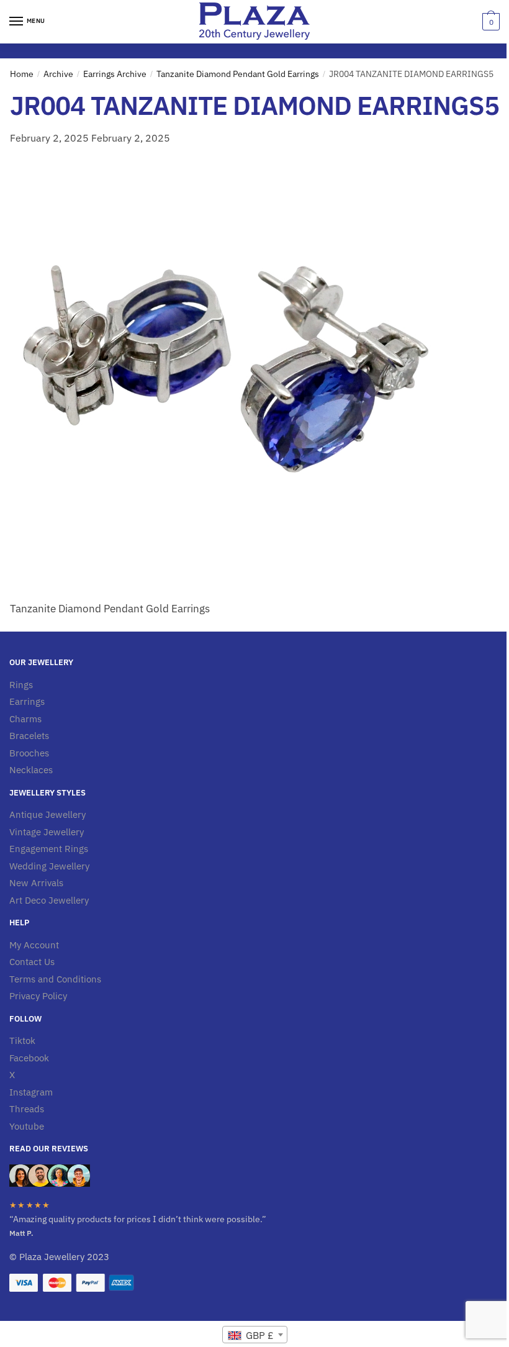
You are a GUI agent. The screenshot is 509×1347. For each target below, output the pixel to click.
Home (22, 73)
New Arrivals (36, 883)
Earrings (27, 701)
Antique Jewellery (47, 814)
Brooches (29, 753)
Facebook (29, 1058)
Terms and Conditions (55, 979)
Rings (21, 685)
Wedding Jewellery (49, 866)
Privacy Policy (38, 996)
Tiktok (22, 1040)
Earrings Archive (114, 73)
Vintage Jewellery (46, 832)
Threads (26, 1109)
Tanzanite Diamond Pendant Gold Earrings (237, 73)
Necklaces (31, 770)
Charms (25, 719)
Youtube (26, 1126)
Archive (58, 73)
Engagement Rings (48, 849)
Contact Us (32, 962)
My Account (34, 945)
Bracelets (29, 736)
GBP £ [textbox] (258, 1335)
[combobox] (254, 1334)
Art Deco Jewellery (49, 900)
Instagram (31, 1092)
